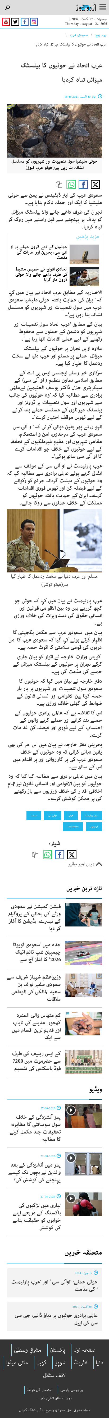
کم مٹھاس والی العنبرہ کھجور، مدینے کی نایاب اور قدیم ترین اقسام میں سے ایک (36, 1026)
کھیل (42, 1363)
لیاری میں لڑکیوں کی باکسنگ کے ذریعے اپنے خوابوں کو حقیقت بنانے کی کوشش (36, 1216)
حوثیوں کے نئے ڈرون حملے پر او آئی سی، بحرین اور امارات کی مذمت (38, 252)
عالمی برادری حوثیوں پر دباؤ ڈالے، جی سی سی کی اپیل (56, 1319)
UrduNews (73, 826)
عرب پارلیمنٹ (91, 815)
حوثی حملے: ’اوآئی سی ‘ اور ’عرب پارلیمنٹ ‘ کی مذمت (54, 1285)
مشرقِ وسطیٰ (27, 1350)
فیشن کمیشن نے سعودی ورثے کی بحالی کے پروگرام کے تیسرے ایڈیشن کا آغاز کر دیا (34, 917)
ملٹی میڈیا (17, 1363)
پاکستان (57, 1350)
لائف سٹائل (54, 1375)
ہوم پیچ (101, 35)
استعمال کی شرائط (39, 1390)
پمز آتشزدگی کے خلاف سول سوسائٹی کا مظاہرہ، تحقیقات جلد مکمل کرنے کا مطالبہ (35, 1128)
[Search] (7, 8)
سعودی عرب (79, 35)
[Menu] (102, 7)
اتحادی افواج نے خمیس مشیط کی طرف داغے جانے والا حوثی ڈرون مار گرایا (41, 274)
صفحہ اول (85, 1350)
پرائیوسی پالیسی (71, 1390)
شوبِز (60, 1363)
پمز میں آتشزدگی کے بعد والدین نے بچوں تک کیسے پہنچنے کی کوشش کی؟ (34, 1172)
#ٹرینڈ (81, 1363)
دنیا (99, 1363)
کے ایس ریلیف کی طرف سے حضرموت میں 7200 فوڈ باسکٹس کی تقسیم (36, 1061)
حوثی (71, 815)
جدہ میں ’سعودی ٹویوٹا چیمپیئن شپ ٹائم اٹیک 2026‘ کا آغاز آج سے (37, 952)
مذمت (34, 815)
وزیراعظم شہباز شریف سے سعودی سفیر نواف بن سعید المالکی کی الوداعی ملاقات (34, 988)
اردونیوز (94, 826)
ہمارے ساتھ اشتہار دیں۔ (55, 1398)
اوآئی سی (52, 815)
